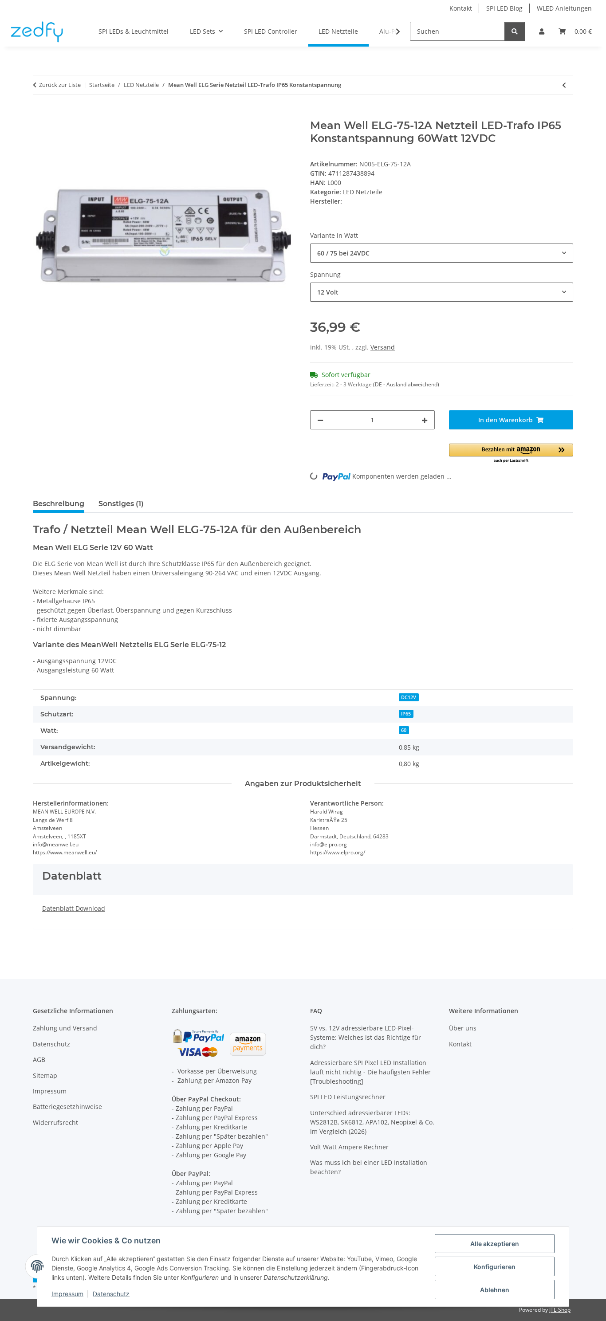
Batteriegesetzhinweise (67, 1106)
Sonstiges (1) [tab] (121, 503)
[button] (541, 31)
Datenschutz (111, 1293)
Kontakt (460, 8)
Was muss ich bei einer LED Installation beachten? (368, 1167)
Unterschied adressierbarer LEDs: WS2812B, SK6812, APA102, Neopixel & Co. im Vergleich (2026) (372, 1122)
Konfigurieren (494, 1266)
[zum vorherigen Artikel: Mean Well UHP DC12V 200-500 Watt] (564, 84)
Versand (382, 347)
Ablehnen (494, 1289)
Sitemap (45, 1075)
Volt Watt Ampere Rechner (349, 1147)
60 (403, 730)
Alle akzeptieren (494, 1243)
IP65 (406, 714)
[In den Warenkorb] (40, 114)
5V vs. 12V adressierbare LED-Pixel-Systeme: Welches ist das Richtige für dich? (365, 1037)
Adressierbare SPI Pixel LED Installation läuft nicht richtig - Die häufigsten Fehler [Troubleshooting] (370, 1071)
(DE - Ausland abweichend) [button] (406, 384)
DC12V (408, 697)
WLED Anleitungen (564, 8)
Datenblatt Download (73, 908)
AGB (39, 1059)
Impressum (67, 1293)
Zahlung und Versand (65, 1028)
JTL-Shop (560, 1309)
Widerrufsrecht (55, 1122)
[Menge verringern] (320, 420)
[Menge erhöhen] (424, 420)
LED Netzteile (362, 192)
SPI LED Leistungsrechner (348, 1097)
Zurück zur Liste (60, 85)
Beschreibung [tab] (58, 503)
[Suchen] (514, 31)
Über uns (462, 1028)
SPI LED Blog (504, 8)
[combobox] (441, 253)
